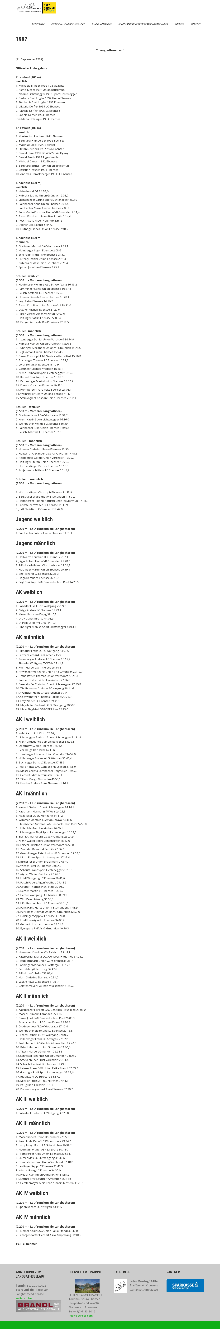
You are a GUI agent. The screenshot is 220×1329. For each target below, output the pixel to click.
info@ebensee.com (81, 1315)
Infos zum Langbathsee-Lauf (68, 23)
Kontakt (196, 23)
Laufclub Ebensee (101, 23)
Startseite (38, 23)
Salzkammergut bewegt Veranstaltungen (143, 23)
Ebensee (180, 23)
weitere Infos (24, 1298)
